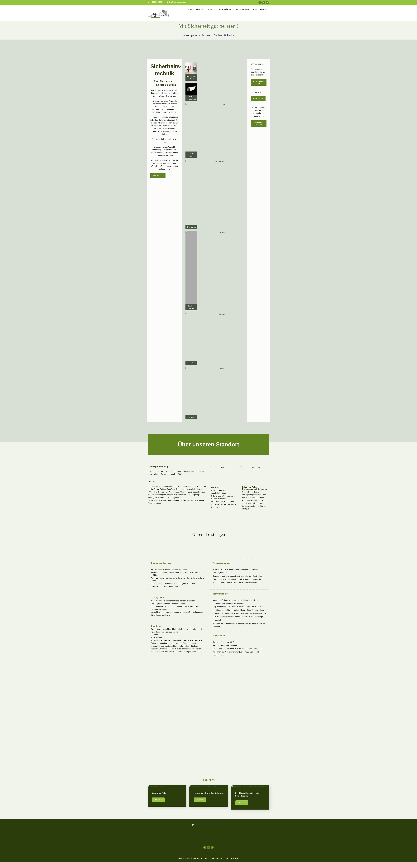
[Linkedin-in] (267, 2)
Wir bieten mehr (242, 9)
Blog (255, 9)
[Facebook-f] (260, 2)
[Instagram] (263, 2)
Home (190, 9)
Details (158, 800)
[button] (201, 9)
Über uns (200, 9)
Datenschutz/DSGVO (231, 858)
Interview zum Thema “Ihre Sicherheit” (208, 793)
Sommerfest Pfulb (159, 793)
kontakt (264, 9)
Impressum (215, 858)
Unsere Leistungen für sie (219, 9)
